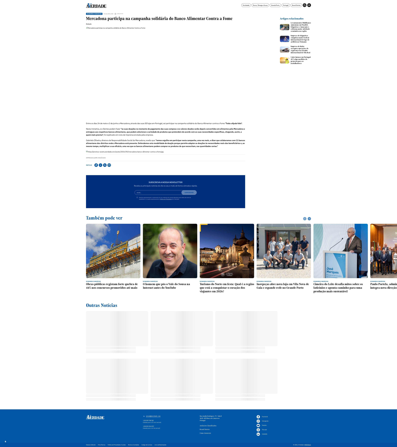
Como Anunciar (205, 433)
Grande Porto (275, 5)
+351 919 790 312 (148, 420)
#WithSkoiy (307, 445)
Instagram (265, 421)
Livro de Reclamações (160, 445)
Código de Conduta (146, 445)
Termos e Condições (133, 445)
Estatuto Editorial (90, 445)
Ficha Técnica (101, 445)
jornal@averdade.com (153, 416)
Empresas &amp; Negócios (96, 158)
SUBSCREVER (189, 192)
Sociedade (246, 5)
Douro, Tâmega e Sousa (260, 5)
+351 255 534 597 (148, 426)
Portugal (285, 5)
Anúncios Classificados (208, 426)
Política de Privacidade (166, 199)
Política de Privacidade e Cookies (117, 445)
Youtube (264, 425)
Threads (264, 429)
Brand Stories (296, 5)
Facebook (265, 416)
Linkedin (264, 434)
